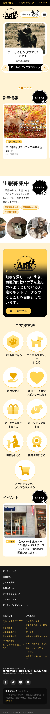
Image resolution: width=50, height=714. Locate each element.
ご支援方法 (30, 616)
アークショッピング (11, 594)
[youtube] (28, 682)
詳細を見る (10, 701)
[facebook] (5, 682)
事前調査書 (7, 628)
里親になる (7, 616)
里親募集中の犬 (9, 632)
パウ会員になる (32, 621)
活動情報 (7, 577)
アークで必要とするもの (36, 643)
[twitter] (13, 682)
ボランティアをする (34, 648)
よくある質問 (8, 582)
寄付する (29, 632)
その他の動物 (8, 641)
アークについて (9, 571)
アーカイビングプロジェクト (15, 605)
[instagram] (20, 682)
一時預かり (30, 652)
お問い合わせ (8, 588)
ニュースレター (9, 599)
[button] (5, 68)
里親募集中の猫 (9, 636)
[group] (25, 131)
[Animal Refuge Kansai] (10, 13)
